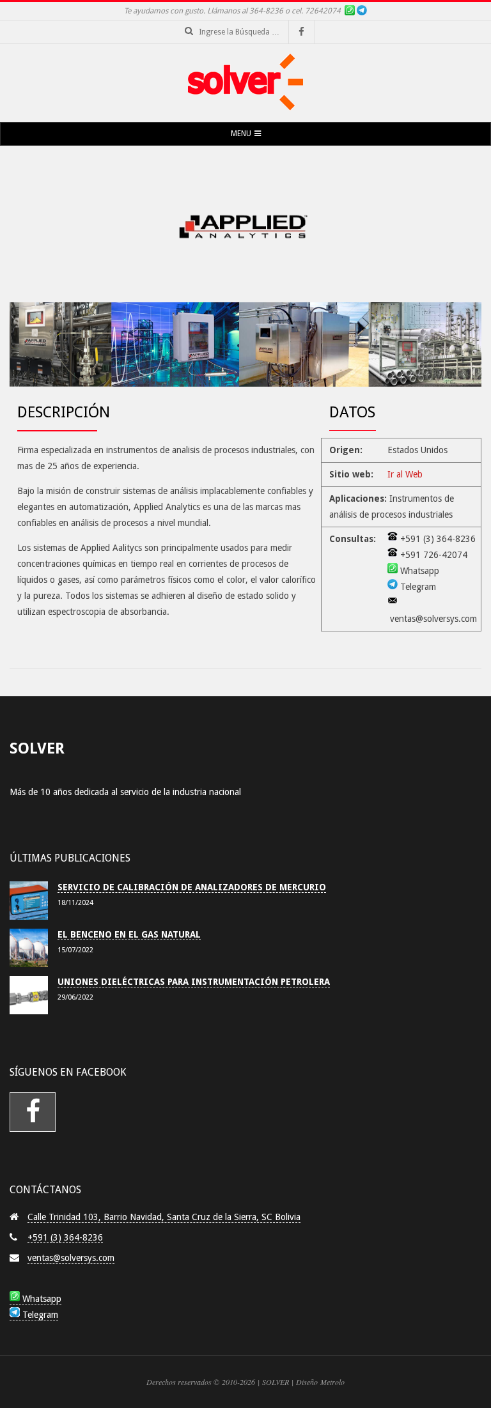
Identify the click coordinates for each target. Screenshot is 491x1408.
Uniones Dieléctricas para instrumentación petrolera (194, 982)
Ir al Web (405, 474)
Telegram (39, 1315)
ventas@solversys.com (70, 1258)
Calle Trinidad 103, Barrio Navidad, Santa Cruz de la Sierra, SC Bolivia (163, 1217)
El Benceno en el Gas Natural (129, 934)
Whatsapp (40, 1299)
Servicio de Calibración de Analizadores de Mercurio (192, 887)
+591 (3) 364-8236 (65, 1237)
